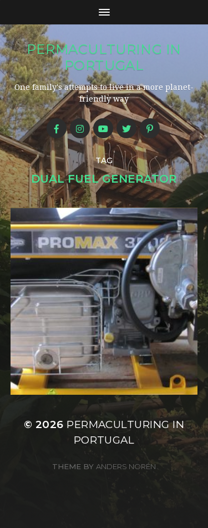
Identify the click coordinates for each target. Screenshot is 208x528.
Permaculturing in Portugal (104, 57)
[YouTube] (103, 128)
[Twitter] (126, 128)
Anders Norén (126, 466)
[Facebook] (57, 128)
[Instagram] (80, 128)
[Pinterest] (150, 128)
